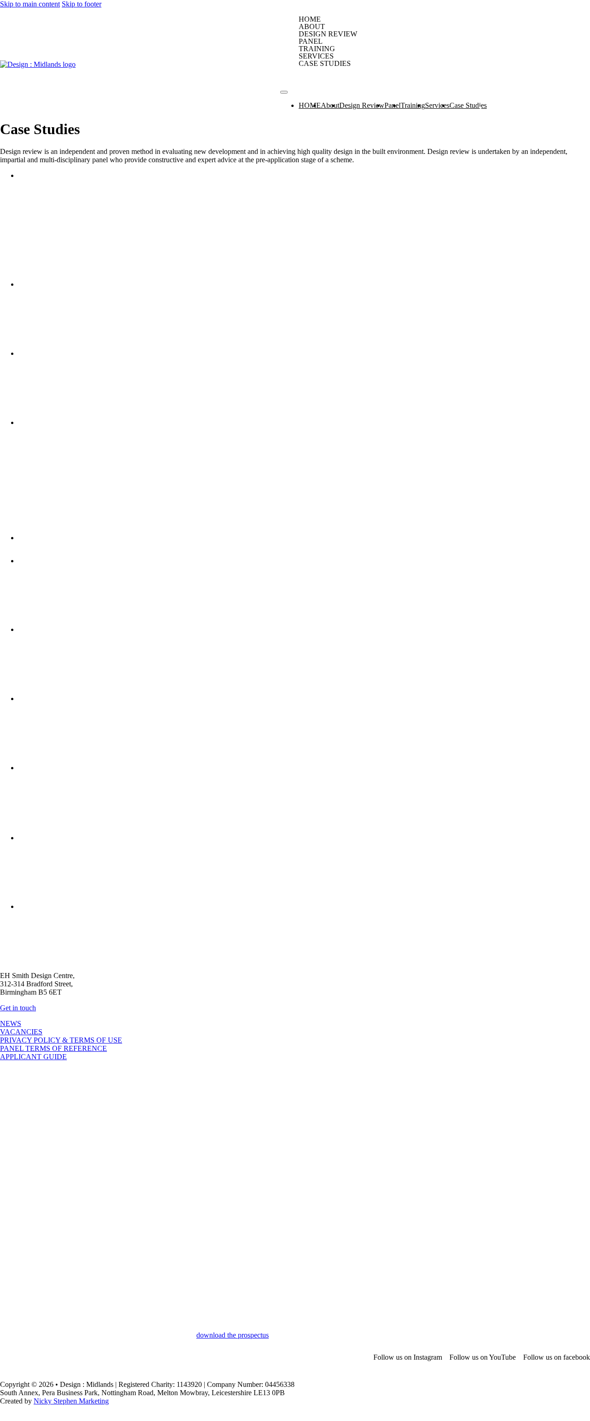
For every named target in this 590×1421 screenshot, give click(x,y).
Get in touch (18, 1008)
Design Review (328, 34)
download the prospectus (232, 1335)
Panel (311, 41)
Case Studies (325, 63)
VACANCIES (21, 1032)
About (312, 26)
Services (316, 56)
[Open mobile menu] (284, 92)
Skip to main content (30, 4)
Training (317, 49)
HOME (310, 19)
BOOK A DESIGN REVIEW (350, 73)
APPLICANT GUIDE (33, 1057)
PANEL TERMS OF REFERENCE (53, 1048)
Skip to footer (81, 4)
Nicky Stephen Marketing (71, 1401)
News (10, 1023)
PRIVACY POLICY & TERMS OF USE (61, 1040)
